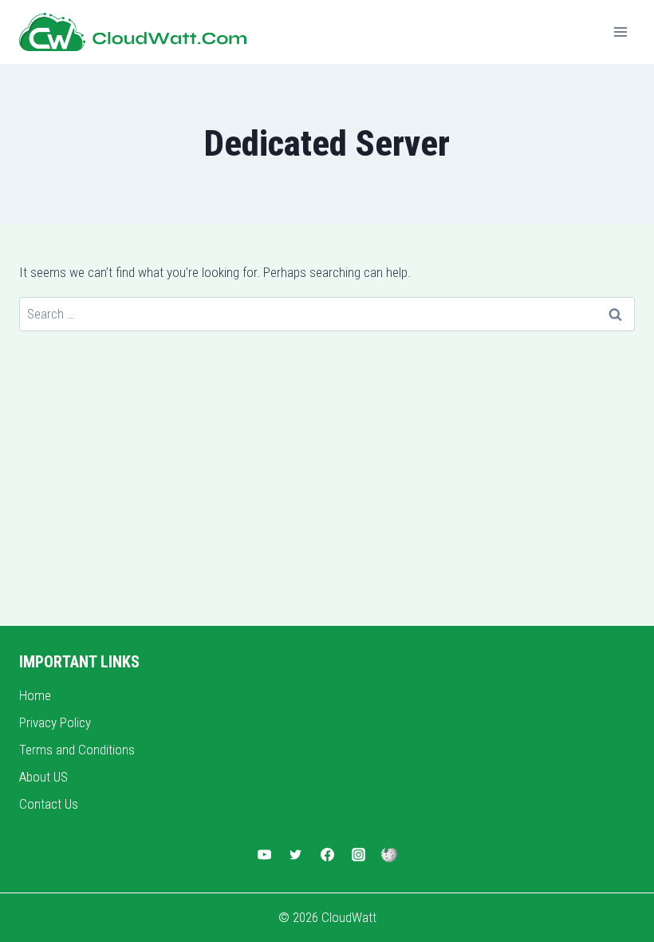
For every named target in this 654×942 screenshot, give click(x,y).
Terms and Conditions (77, 750)
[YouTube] (264, 855)
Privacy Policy (55, 722)
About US (43, 777)
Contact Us (48, 804)
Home (35, 695)
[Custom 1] (389, 855)
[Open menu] (620, 31)
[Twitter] (295, 855)
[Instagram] (358, 855)
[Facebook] (327, 855)
